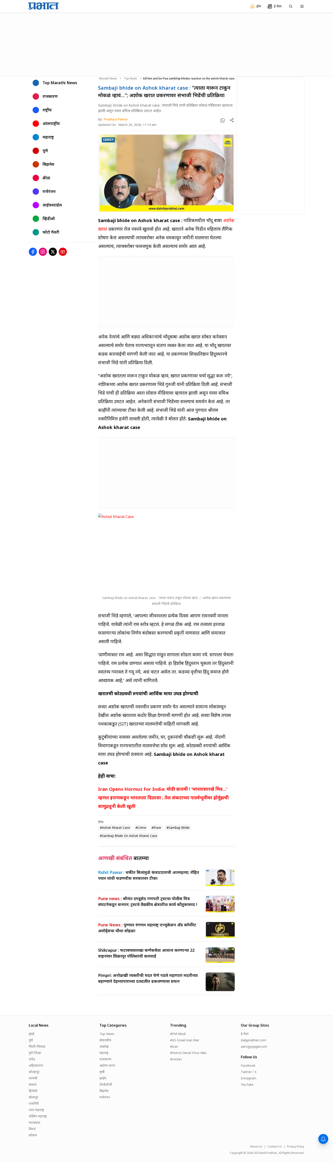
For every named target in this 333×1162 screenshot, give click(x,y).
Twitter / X (248, 1072)
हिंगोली (33, 1091)
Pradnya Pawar (116, 119)
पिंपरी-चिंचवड (37, 1046)
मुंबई (31, 1034)
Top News (130, 78)
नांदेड (32, 1059)
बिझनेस (104, 1091)
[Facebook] (33, 252)
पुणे (31, 1040)
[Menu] (302, 6)
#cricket (176, 1059)
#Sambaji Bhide (178, 827)
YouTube (247, 1084)
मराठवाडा (34, 1122)
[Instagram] (43, 252)
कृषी (102, 1072)
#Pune (156, 827)
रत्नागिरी (34, 1103)
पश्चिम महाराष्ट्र (38, 1116)
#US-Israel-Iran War (184, 1040)
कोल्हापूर (34, 1072)
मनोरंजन (104, 1097)
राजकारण (105, 1059)
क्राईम (102, 1078)
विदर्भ (32, 1129)
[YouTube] (63, 252)
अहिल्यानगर (36, 1065)
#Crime (140, 827)
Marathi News (108, 78)
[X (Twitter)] (53, 252)
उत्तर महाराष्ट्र (36, 1110)
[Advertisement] (166, 44)
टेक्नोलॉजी (105, 1084)
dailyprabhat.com (253, 1040)
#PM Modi (178, 1034)
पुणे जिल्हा (35, 1053)
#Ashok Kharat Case (115, 827)
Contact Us (275, 1146)
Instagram (248, 1078)
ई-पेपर (245, 1034)
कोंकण (33, 1135)
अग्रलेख (104, 1046)
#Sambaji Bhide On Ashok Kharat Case (128, 836)
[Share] (232, 120)
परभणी (33, 1078)
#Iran (174, 1046)
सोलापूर (33, 1097)
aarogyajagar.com (254, 1046)
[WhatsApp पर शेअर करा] (223, 120)
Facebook (248, 1065)
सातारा (33, 1084)
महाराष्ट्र (103, 1053)
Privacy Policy (295, 1146)
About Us (256, 1146)
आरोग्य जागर (107, 1065)
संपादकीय (105, 1040)
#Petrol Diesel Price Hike (188, 1053)
